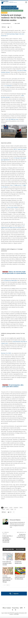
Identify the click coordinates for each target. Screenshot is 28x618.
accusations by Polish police (10, 280)
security (10, 507)
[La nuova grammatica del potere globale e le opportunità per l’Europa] (8, 570)
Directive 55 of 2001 (6, 353)
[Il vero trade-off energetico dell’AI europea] (8, 556)
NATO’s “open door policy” (20, 149)
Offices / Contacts (7, 607)
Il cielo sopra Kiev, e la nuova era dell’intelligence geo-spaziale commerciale (8, 539)
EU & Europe (4, 12)
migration (6, 507)
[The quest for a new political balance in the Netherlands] (20, 570)
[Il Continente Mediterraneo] (20, 556)
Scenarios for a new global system (10, 8)
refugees (3, 509)
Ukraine (21, 507)
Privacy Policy (15, 607)
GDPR (21, 607)
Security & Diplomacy (18, 10)
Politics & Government (7, 10)
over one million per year (12, 119)
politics (8, 509)
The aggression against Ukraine (9, 6)
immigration (16, 507)
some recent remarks (12, 207)
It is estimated (7, 85)
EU (15, 509)
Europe (12, 509)
